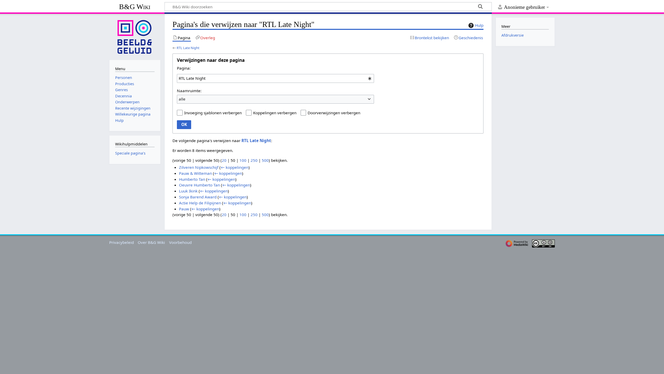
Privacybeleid (121, 242)
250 (254, 160)
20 (224, 160)
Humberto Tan (192, 179)
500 (265, 160)
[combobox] (275, 78)
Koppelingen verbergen (274, 112)
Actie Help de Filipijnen (200, 202)
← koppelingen (234, 167)
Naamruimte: (189, 90)
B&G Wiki (134, 7)
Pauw (184, 208)
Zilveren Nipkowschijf (198, 167)
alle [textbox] (182, 99)
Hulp (479, 25)
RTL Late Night (188, 47)
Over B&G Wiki (151, 242)
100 (242, 160)
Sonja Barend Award (198, 196)
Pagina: (184, 68)
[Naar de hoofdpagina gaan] (135, 36)
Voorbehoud (180, 242)
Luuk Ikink (188, 190)
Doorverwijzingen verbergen (334, 112)
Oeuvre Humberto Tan (199, 185)
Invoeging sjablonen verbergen (213, 112)
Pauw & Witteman (195, 173)
